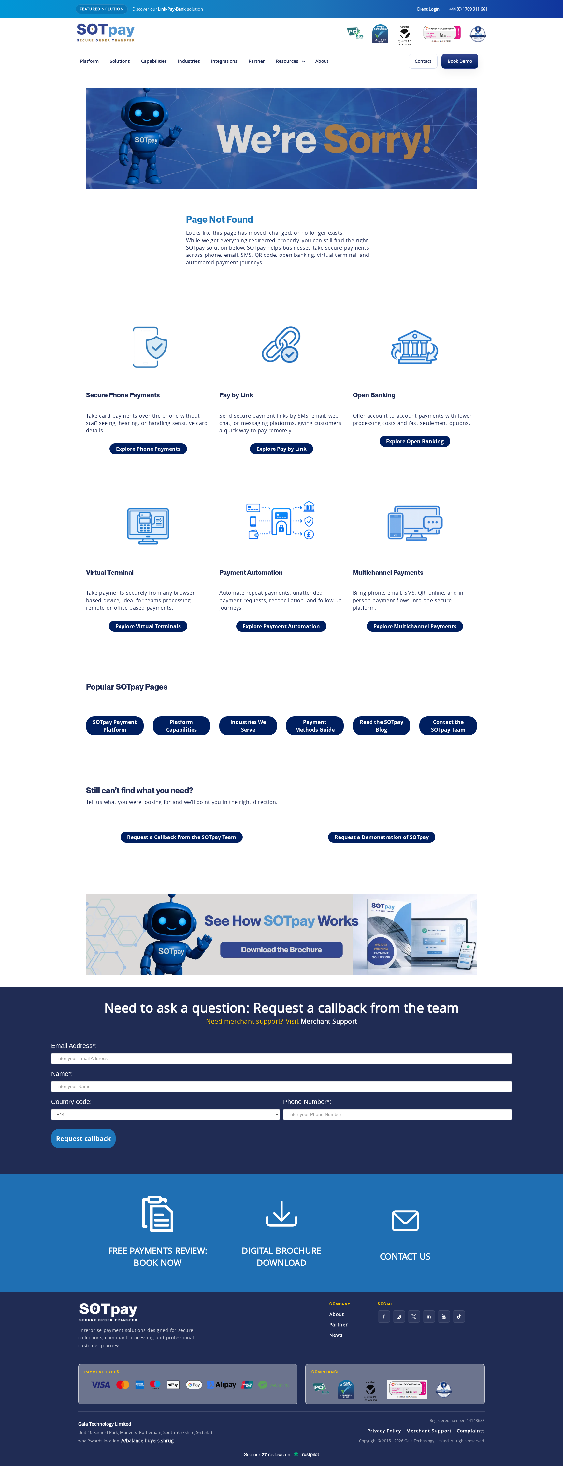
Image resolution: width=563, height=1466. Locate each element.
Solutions (120, 61)
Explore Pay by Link (281, 448)
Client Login (428, 9)
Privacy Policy (384, 1431)
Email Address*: (74, 1045)
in (429, 1316)
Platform (89, 61)
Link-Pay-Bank (172, 9)
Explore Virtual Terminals (148, 626)
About (321, 61)
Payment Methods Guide (315, 725)
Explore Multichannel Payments (414, 626)
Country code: (71, 1101)
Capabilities (154, 61)
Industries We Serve (248, 725)
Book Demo (460, 61)
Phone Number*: (307, 1101)
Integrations (224, 61)
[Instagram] (399, 1316)
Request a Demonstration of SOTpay (382, 837)
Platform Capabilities (181, 725)
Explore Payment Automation (281, 626)
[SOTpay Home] (106, 32)
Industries (189, 61)
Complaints (471, 1431)
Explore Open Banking (415, 441)
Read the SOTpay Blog (381, 725)
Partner (257, 61)
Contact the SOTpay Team (448, 725)
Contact (423, 61)
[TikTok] (459, 1316)
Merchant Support (329, 1021)
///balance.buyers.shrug (147, 1440)
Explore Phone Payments (148, 448)
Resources (287, 61)
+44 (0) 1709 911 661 (468, 9)
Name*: (62, 1073)
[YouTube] (444, 1316)
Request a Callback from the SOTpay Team (181, 837)
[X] (414, 1316)
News (336, 1335)
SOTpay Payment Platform (115, 725)
